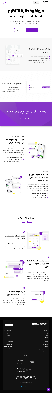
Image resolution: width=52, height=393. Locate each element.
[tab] (20, 30)
